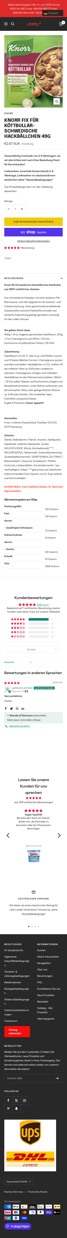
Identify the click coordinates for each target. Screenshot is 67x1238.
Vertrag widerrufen (15, 1031)
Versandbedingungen (33, 913)
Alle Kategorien (45, 1018)
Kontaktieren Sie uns (48, 988)
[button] (12, 247)
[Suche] (12, 23)
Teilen (7, 258)
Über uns (42, 969)
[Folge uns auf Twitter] (16, 1100)
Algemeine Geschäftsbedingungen (16, 961)
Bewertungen (45, 976)
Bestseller (42, 1001)
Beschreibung (13, 278)
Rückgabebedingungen (16, 991)
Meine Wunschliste (48, 956)
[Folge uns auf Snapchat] (16, 1108)
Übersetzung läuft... (20, 726)
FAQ (39, 982)
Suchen (41, 950)
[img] (12, 683)
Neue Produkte (45, 995)
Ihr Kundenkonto (13, 950)
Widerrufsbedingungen (16, 1001)
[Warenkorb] (61, 24)
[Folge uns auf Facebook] (8, 1100)
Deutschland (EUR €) (17, 1181)
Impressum (10, 1020)
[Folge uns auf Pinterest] (8, 1108)
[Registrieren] (57, 1078)
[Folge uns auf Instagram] (24, 1100)
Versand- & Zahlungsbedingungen (16, 974)
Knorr (8, 113)
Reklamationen (12, 982)
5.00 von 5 (43, 604)
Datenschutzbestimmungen (16, 1012)
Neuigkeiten (44, 963)
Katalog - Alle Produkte (44, 1010)
